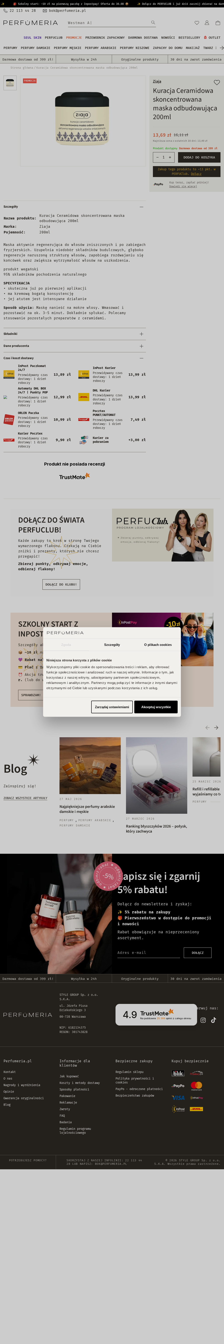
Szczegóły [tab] (112, 644)
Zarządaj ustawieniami (112, 707)
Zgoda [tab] (66, 644)
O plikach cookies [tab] (158, 644)
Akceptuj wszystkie (156, 707)
